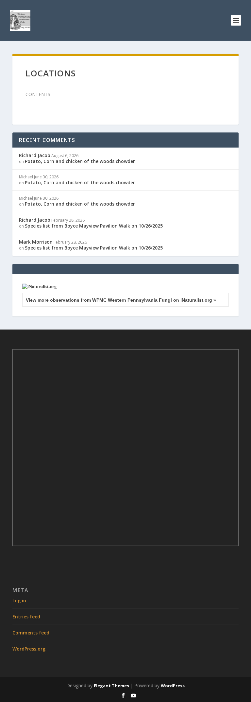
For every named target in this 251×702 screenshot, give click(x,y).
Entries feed (26, 616)
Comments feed (30, 633)
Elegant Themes (111, 686)
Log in (19, 600)
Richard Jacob (34, 155)
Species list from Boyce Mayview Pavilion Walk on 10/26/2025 (94, 226)
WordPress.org (28, 649)
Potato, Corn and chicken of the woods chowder (80, 161)
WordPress (173, 686)
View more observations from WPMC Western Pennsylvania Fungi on (121, 300)
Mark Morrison (36, 242)
